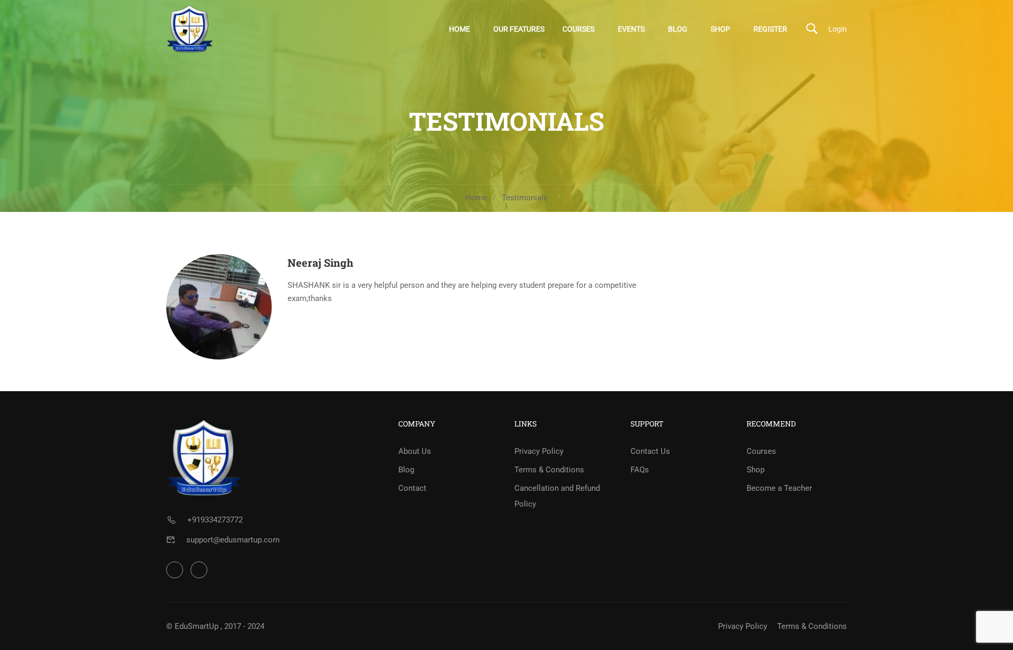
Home (459, 29)
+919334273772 (215, 520)
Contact (412, 488)
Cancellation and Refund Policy (557, 496)
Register (770, 29)
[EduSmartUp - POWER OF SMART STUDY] (190, 28)
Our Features (518, 29)
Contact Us (650, 451)
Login (837, 29)
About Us (414, 451)
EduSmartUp (196, 626)
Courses (578, 29)
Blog (677, 29)
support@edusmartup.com (233, 540)
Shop (720, 29)
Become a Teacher (779, 488)
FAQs (639, 469)
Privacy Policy (538, 451)
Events (631, 29)
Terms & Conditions (549, 469)
